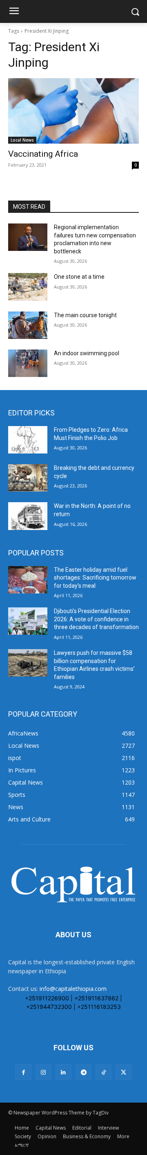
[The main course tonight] (27, 325)
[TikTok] (103, 1072)
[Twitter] (123, 1072)
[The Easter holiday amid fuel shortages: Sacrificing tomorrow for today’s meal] (27, 579)
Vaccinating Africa (43, 154)
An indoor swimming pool (86, 353)
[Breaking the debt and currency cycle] (27, 478)
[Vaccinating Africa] (73, 111)
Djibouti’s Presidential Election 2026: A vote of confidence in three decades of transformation (96, 619)
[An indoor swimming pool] (27, 363)
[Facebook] (23, 1072)
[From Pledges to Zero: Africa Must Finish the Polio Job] (27, 439)
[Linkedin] (63, 1072)
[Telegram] (83, 1072)
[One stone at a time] (27, 286)
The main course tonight (85, 315)
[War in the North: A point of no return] (27, 516)
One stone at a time (79, 276)
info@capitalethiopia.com (73, 989)
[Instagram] (43, 1072)
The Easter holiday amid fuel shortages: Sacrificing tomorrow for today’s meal (95, 577)
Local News (22, 140)
